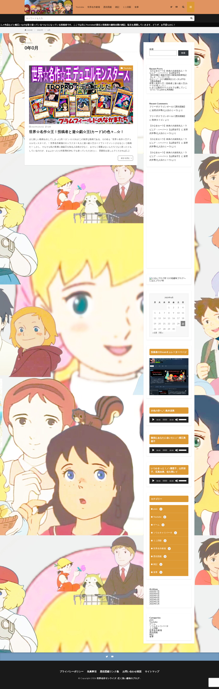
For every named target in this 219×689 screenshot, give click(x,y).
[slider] (183, 419)
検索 (151, 49)
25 (183, 323)
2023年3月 (154, 599)
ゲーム (158, 524)
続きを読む (125, 158)
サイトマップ (152, 671)
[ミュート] (176, 419)
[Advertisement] (168, 220)
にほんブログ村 (156, 280)
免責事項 (92, 671)
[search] (191, 18)
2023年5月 (154, 595)
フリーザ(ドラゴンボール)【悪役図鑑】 (167, 106)
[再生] (153, 419)
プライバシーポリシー (72, 671)
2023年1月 (154, 603)
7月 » (161, 332)
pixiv (157, 509)
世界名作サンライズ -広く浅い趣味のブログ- (118, 678)
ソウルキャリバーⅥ (164, 532)
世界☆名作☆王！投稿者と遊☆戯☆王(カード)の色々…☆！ (76, 131)
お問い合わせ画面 (132, 671)
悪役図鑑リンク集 (109, 671)
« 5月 (155, 332)
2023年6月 (154, 593)
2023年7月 (154, 591)
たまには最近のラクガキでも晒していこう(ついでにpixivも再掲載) (168, 88)
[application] (168, 420)
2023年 (40, 30)
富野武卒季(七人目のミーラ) (165, 110)
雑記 (117, 7)
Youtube (80, 7)
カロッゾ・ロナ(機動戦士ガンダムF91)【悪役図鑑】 (167, 80)
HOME (30, 30)
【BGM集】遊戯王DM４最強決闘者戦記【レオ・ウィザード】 (168, 76)
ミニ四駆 (127, 7)
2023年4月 (154, 597)
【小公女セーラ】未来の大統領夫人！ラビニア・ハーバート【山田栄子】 (168, 71)
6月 (49, 30)
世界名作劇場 (93, 7)
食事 (137, 7)
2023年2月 (154, 601)
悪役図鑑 (107, 7)
